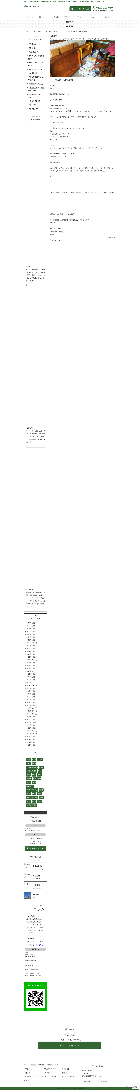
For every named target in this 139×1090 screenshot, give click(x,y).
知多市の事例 (30, 786)
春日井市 (29, 778)
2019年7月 (30, 688)
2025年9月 (30, 628)
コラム (31, 105)
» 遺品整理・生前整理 (49, 1069)
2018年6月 (30, 722)
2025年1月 (30, 634)
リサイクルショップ (35, 69)
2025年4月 (30, 631)
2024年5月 (30, 637)
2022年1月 (30, 657)
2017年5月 (30, 739)
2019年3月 (30, 699)
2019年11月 (31, 685)
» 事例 (26, 1069)
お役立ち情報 (33, 101)
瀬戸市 (28, 782)
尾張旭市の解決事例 (32, 767)
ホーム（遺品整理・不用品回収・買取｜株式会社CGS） (43, 1065)
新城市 (34, 774)
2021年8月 (30, 663)
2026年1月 (30, 626)
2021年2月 (30, 665)
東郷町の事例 (37, 778)
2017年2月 (30, 745)
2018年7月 (30, 719)
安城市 (52, 234)
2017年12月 (31, 731)
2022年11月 (31, 643)
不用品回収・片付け (56, 232)
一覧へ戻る (111, 237)
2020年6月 (30, 680)
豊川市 (39, 793)
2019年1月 (30, 705)
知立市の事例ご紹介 (32, 790)
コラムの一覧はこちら (35, 945)
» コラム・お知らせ (49, 1076)
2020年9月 (30, 674)
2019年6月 (30, 691)
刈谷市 (34, 759)
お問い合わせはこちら (36, 848)
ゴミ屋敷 (32, 73)
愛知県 (28, 774)
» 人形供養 (46, 1073)
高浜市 (39, 801)
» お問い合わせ (29, 1080)
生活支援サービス (35, 84)
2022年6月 (30, 648)
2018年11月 (31, 711)
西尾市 (34, 793)
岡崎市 (40, 771)
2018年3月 (30, 728)
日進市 (39, 774)
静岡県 (34, 801)
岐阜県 (41, 767)
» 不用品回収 (65, 1069)
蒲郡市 (28, 793)
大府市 (28, 763)
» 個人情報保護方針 (67, 1076)
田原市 (34, 782)
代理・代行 (32, 52)
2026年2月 (30, 623)
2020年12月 (31, 671)
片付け (31, 48)
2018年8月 (30, 716)
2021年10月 (31, 660)
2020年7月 (30, 677)
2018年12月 (31, 708)
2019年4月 (30, 697)
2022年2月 (30, 654)
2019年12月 (31, 682)
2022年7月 (30, 645)
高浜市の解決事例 (31, 805)
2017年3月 (30, 742)
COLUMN (39, 905)
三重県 (28, 759)
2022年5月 (30, 651)
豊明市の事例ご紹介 (32, 797)
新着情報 (32, 109)
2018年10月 (31, 714)
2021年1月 (30, 668)
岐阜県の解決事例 (31, 771)
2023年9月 (30, 640)
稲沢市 (41, 790)
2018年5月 (30, 725)
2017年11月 (31, 733)
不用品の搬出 (33, 44)
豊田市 (28, 801)
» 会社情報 (64, 1073)
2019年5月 (30, 694)
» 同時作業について (30, 1076)
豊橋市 (41, 797)
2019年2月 (30, 702)
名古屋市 (40, 759)
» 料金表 (27, 1073)
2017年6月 (30, 736)
